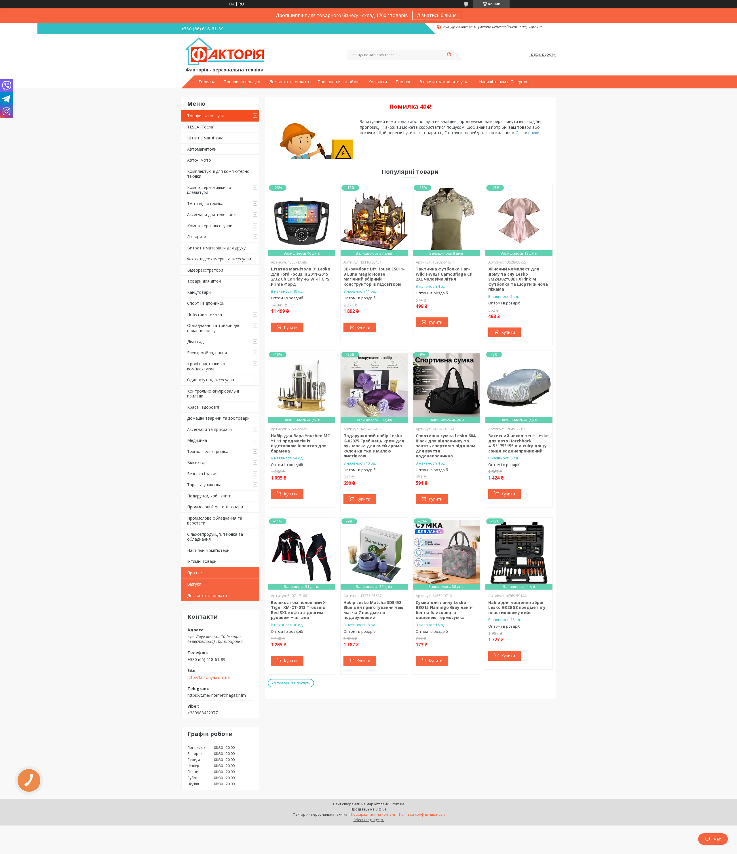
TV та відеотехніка (205, 203)
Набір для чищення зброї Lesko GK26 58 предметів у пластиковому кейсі (517, 607)
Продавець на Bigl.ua (368, 809)
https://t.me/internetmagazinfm (216, 695)
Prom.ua (397, 804)
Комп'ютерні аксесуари (209, 225)
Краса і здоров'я (203, 407)
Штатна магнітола (205, 138)
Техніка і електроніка (207, 451)
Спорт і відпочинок (205, 303)
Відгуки (194, 584)
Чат (717, 839)
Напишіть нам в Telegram (504, 82)
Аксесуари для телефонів (212, 214)
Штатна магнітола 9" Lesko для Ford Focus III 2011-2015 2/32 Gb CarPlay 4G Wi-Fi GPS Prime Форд (300, 276)
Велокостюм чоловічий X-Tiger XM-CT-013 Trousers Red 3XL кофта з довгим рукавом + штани (299, 610)
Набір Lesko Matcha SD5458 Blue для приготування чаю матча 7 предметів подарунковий (373, 610)
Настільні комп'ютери (208, 550)
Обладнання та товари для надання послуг (213, 328)
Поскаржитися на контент (373, 814)
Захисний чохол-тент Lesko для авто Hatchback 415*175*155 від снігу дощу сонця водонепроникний (518, 443)
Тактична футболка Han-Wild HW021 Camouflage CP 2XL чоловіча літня (444, 274)
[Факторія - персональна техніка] (226, 51)
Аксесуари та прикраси (209, 429)
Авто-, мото (199, 160)
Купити (291, 327)
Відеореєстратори (205, 270)
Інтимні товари (201, 561)
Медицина (197, 440)
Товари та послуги (242, 82)
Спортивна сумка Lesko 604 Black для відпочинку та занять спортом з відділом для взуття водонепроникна (445, 446)
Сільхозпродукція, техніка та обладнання (215, 536)
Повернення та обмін (339, 82)
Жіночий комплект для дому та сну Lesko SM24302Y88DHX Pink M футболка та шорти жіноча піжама (518, 279)
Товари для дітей (204, 281)
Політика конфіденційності (422, 814)
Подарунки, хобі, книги (209, 496)
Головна (207, 82)
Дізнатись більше (437, 15)
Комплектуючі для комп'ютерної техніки (219, 173)
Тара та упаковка (204, 484)
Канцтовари (199, 292)
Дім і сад (195, 341)
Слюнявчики (528, 132)
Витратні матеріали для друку (216, 248)
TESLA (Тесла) (200, 127)
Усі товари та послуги (291, 683)
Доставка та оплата (289, 82)
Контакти (377, 82)
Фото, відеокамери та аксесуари (219, 259)
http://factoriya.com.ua (208, 677)
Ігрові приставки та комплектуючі (206, 366)
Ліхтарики (196, 236)
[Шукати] (449, 55)
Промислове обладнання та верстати (214, 520)
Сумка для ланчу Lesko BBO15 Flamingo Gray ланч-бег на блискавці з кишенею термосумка (444, 610)
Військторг (197, 462)
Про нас (403, 82)
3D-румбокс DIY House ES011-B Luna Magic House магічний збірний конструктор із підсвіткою (374, 276)
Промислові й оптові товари (215, 507)
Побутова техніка (204, 314)
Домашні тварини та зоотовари (218, 418)
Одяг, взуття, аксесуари (210, 379)
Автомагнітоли (201, 149)
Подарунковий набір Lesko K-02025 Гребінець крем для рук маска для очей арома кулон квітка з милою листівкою (373, 446)
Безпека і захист (203, 473)
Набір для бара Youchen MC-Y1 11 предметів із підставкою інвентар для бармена (301, 443)
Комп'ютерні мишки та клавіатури (209, 190)
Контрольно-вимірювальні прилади (213, 393)
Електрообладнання (207, 352)
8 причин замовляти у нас (445, 82)
